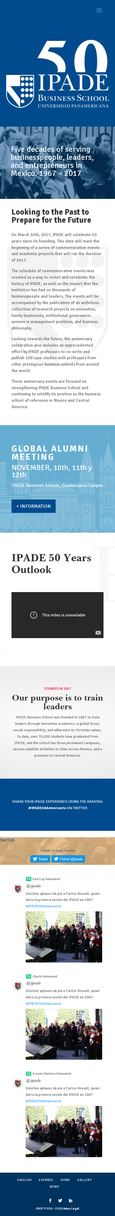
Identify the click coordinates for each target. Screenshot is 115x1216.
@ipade (33, 886)
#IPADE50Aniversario (44, 906)
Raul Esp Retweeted (46, 879)
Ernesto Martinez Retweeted (52, 1074)
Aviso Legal (71, 1208)
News (54, 1187)
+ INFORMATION (33, 506)
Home (65, 1180)
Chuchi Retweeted (45, 977)
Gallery (84, 1180)
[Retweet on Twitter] (28, 879)
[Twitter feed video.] (64, 937)
